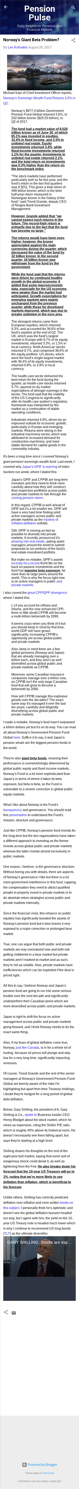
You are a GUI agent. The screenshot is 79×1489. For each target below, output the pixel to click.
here (17, 737)
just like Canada (27, 1047)
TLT (7, 1233)
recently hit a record (25, 563)
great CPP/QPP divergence (47, 592)
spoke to (31, 1114)
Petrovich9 (48, 1473)
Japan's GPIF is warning (39, 466)
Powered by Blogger (42, 1464)
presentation (18, 815)
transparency (12, 810)
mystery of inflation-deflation (34, 521)
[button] (73, 41)
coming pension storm (27, 497)
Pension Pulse (39, 13)
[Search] (73, 8)
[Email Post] (13, 1314)
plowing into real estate (28, 541)
